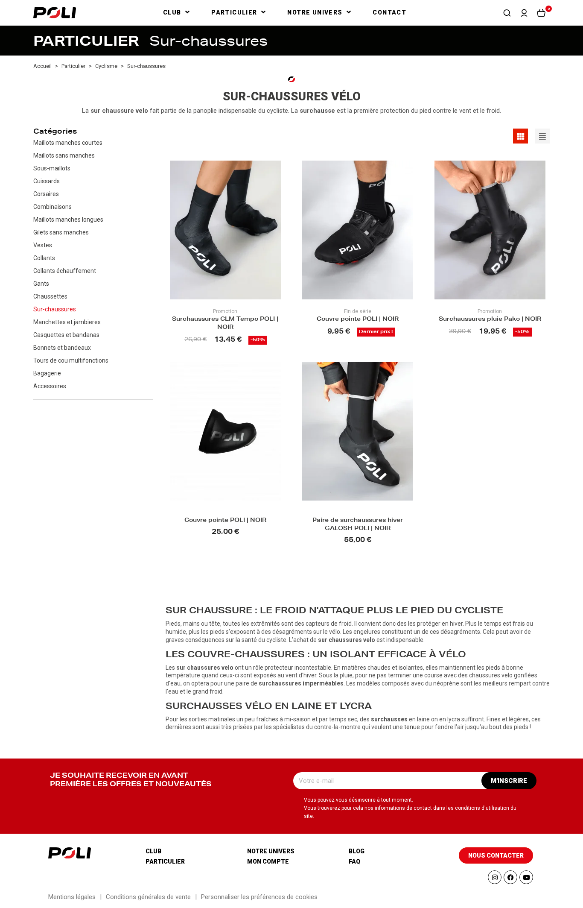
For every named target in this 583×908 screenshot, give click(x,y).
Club (153, 851)
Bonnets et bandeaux (62, 347)
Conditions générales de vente (148, 897)
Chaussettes (50, 296)
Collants (44, 258)
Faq (354, 861)
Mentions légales (72, 897)
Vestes (42, 245)
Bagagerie (47, 373)
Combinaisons (52, 206)
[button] (507, 12)
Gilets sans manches (61, 232)
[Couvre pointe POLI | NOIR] (357, 230)
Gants (41, 283)
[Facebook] (510, 877)
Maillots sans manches (64, 155)
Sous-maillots (51, 168)
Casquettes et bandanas (66, 334)
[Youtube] (526, 877)
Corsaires (46, 193)
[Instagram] (494, 877)
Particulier (165, 861)
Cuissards (46, 181)
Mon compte (268, 861)
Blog (356, 851)
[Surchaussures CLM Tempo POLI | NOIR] (225, 230)
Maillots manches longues (68, 219)
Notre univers (270, 851)
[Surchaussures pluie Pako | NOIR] (489, 230)
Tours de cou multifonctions (70, 360)
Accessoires (49, 386)
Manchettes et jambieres (67, 322)
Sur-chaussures (54, 309)
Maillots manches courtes (67, 142)
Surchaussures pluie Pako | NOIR (490, 319)
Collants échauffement (64, 270)
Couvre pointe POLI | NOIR (358, 319)
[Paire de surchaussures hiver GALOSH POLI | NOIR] (357, 431)
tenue (412, 726)
